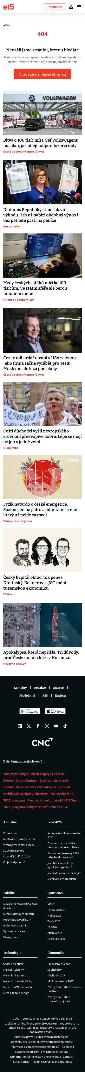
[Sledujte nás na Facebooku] (38, 726)
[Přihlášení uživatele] (71, 6)
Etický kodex (21, 1062)
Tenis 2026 (53, 921)
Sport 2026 (55, 893)
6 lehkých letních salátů (61, 879)
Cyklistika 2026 (56, 939)
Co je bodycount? (14, 862)
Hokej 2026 (54, 915)
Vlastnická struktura (55, 1052)
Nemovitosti (25, 787)
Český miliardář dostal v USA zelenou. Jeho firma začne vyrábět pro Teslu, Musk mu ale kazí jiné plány (40, 363)
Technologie (12, 953)
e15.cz (7, 25)
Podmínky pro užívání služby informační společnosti (41, 1042)
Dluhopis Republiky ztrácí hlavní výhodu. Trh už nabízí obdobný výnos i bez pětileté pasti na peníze (40, 215)
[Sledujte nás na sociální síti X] (29, 726)
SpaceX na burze (13, 964)
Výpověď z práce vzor (16, 931)
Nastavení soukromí (27, 1052)
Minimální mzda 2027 (60, 981)
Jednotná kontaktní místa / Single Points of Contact (41, 1057)
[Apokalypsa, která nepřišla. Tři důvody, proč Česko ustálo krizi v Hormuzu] (42, 625)
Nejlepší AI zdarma (14, 975)
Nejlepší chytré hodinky (17, 981)
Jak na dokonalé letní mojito (64, 873)
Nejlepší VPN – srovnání (17, 987)
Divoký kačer (11, 937)
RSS (45, 695)
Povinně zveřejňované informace (52, 1062)
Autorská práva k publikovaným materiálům (41, 1037)
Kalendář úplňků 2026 (16, 856)
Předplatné (27, 695)
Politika (9, 893)
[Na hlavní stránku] (8, 6)
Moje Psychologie (15, 774)
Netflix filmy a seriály (16, 993)
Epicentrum (10, 833)
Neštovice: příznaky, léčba (19, 839)
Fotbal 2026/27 (56, 910)
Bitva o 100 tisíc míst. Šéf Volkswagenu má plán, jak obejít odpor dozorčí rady (41, 143)
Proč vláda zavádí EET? (17, 919)
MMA (50, 904)
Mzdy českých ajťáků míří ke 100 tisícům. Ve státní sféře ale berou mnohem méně (35, 288)
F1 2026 (52, 927)
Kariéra (60, 695)
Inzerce (58, 688)
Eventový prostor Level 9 (45, 800)
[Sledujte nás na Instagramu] (47, 726)
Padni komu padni (14, 925)
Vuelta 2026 (59, 807)
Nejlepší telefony (13, 969)
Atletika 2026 (55, 933)
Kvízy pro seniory (13, 850)
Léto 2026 (54, 822)
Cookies (67, 1047)
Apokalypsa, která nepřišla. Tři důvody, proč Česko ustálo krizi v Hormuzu (41, 655)
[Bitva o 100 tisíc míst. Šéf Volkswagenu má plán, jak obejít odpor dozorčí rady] (42, 113)
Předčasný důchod (58, 964)
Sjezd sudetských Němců (18, 914)
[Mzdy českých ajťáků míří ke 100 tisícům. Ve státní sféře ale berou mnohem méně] (42, 255)
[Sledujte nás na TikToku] (65, 726)
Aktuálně (10, 822)
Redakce (40, 688)
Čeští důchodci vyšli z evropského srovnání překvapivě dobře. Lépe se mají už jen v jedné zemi (42, 436)
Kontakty (20, 688)
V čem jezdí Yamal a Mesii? (19, 845)
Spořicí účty (54, 969)
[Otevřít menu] (79, 6)
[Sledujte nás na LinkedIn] (20, 726)
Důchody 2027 (56, 975)
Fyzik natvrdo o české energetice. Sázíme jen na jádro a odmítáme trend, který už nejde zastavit (40, 509)
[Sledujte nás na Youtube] (56, 726)
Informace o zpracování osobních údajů (35, 1047)
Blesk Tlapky (40, 774)
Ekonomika (55, 953)
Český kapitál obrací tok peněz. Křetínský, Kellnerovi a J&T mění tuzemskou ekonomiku (34, 583)
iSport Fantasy (26, 780)
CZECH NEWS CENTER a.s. (57, 1018)
